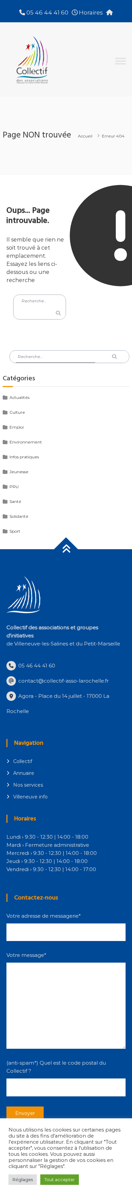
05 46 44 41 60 (46, 12)
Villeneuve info (30, 797)
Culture (17, 412)
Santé (15, 501)
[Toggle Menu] (120, 61)
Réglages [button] (23, 1179)
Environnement (25, 441)
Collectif (22, 761)
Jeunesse (18, 471)
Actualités (19, 397)
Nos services (28, 785)
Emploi (16, 427)
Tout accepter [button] (59, 1179)
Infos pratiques (24, 456)
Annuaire (23, 773)
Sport (14, 531)
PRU (14, 486)
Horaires (90, 12)
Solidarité (18, 516)
